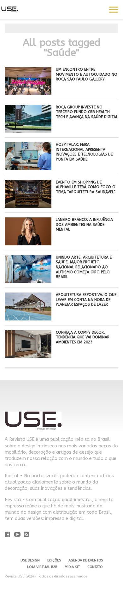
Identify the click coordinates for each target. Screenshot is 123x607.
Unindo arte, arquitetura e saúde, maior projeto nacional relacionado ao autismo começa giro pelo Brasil (84, 267)
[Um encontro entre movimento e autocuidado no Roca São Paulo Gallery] (28, 93)
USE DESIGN (30, 560)
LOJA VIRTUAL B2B (42, 567)
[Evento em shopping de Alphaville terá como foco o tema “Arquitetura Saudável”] (28, 206)
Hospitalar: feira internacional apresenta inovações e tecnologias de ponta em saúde (84, 151)
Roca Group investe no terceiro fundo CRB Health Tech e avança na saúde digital (87, 112)
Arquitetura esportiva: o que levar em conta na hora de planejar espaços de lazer (86, 300)
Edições (54, 560)
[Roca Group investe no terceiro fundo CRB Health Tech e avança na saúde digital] (28, 131)
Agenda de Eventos (85, 560)
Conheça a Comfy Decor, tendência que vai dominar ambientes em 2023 (82, 337)
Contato (94, 567)
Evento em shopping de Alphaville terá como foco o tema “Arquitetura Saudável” (85, 187)
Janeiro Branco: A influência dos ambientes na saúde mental (84, 224)
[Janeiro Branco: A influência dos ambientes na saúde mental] (28, 243)
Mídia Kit (72, 567)
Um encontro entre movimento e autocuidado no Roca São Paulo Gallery (86, 74)
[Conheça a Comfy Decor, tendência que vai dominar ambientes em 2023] (28, 356)
